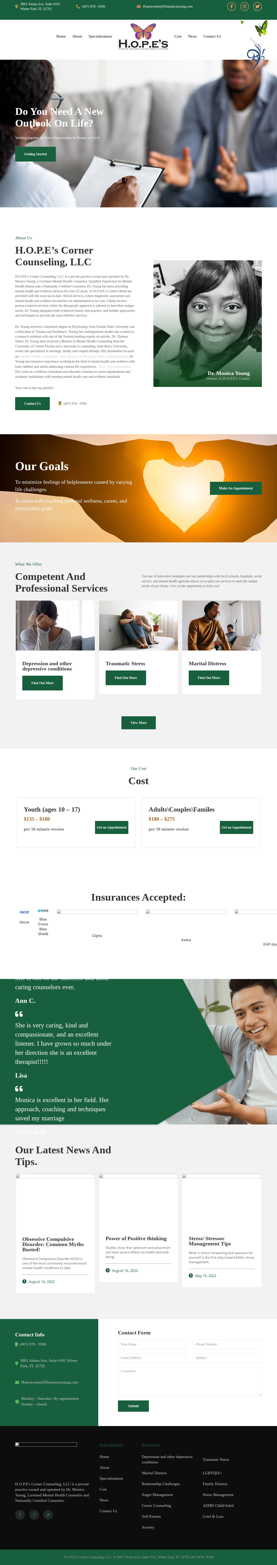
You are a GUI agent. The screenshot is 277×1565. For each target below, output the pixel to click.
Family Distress (215, 1484)
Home (61, 36)
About (77, 36)
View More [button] (138, 723)
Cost (178, 36)
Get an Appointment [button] (112, 827)
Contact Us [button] (32, 403)
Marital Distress (154, 1473)
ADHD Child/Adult (218, 1505)
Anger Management (157, 1494)
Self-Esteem (151, 1516)
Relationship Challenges (161, 1484)
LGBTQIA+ (212, 1473)
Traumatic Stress (216, 1459)
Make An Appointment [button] (236, 488)
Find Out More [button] (42, 683)
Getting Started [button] (35, 154)
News (192, 36)
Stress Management (218, 1494)
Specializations (100, 36)
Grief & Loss (213, 1516)
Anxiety (148, 1527)
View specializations (114, 366)
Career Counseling (156, 1505)
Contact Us (212, 36)
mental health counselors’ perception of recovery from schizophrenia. (74, 356)
